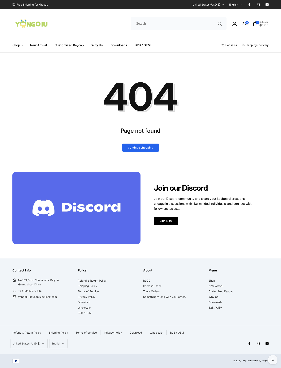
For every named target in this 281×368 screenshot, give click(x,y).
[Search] (220, 24)
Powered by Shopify (259, 360)
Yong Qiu (245, 360)
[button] (261, 24)
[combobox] (179, 23)
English (233, 4)
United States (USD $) (206, 4)
